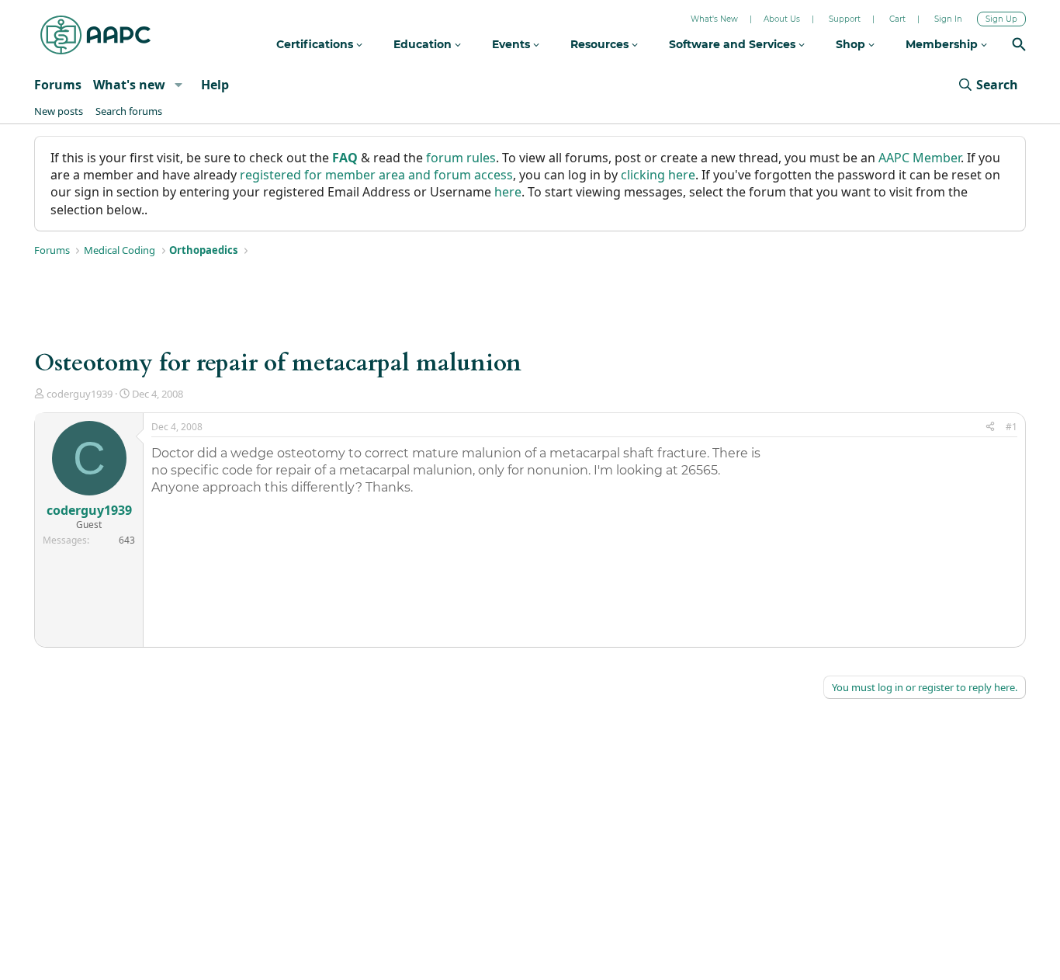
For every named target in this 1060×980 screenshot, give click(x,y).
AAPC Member (919, 157)
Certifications (316, 44)
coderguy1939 (80, 394)
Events (512, 44)
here (507, 191)
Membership (943, 44)
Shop (852, 44)
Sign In (948, 19)
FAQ (345, 157)
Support (845, 19)
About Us (782, 19)
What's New (714, 19)
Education (424, 44)
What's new (129, 84)
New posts (58, 111)
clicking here (658, 174)
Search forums (128, 111)
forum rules (461, 157)
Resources (601, 44)
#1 (1011, 426)
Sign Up (1001, 19)
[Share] (990, 427)
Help (215, 84)
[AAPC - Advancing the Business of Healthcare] (95, 35)
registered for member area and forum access (376, 174)
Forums (57, 84)
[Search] (1019, 46)
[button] (178, 84)
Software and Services (733, 44)
